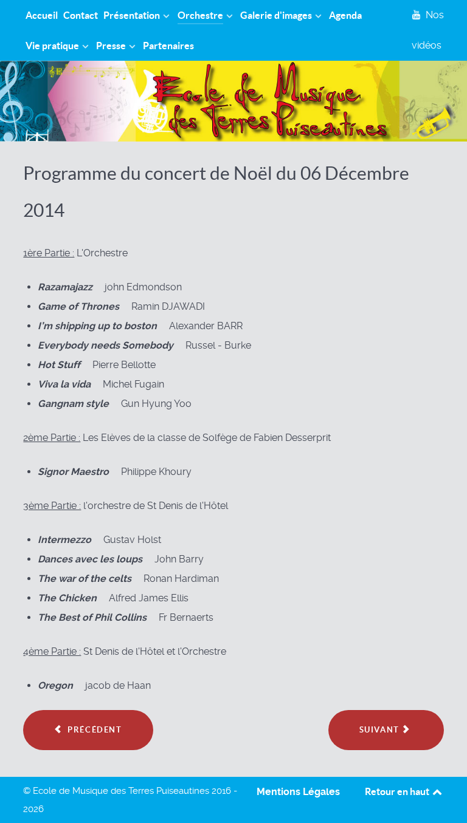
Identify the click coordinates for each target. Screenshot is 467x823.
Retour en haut (398, 791)
